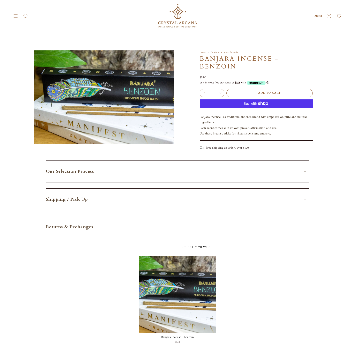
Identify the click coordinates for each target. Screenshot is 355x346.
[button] (25, 16)
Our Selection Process (70, 171)
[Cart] (339, 16)
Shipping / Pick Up (67, 199)
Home (203, 51)
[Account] (329, 16)
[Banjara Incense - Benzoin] (177, 294)
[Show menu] (16, 16)
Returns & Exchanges (69, 227)
